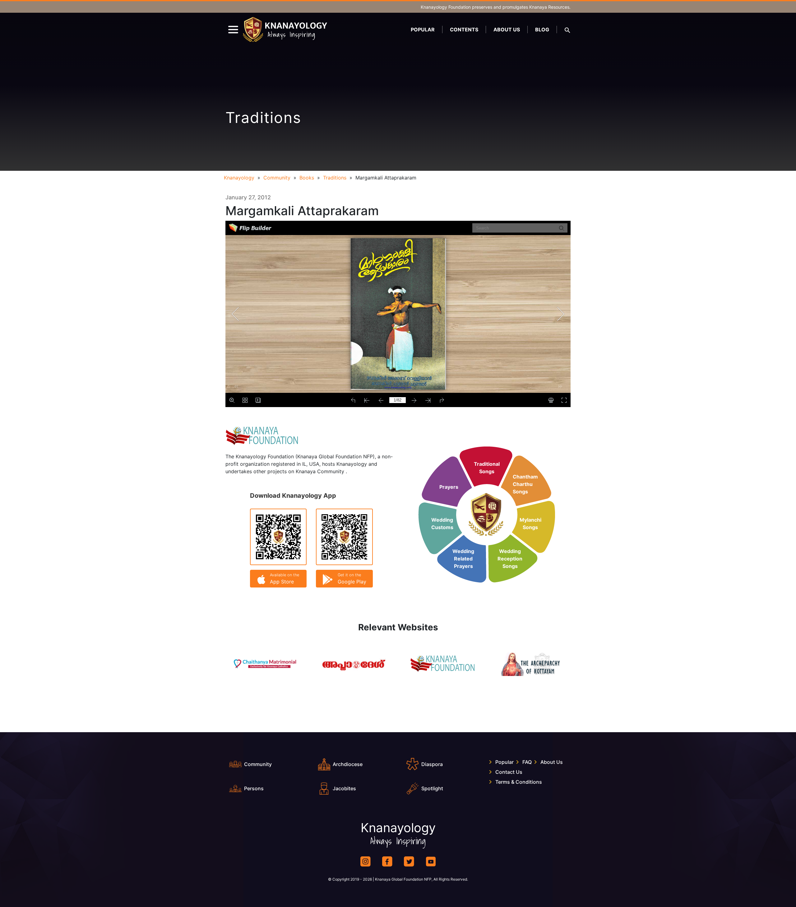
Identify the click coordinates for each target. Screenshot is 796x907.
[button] (567, 29)
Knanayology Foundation (446, 7)
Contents (464, 29)
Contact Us (508, 772)
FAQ (527, 762)
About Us (506, 29)
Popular (423, 29)
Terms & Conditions (518, 782)
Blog (542, 29)
